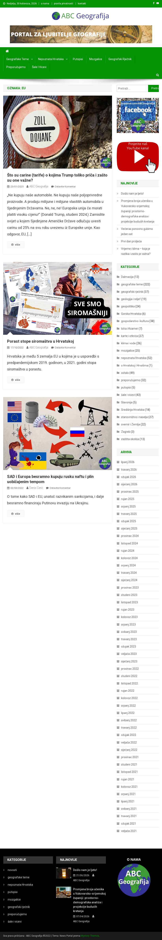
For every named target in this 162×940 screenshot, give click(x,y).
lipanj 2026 (128, 462)
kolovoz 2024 (129, 558)
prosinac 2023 (130, 587)
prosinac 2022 (130, 668)
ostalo (125, 372)
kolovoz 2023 (129, 617)
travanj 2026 (129, 469)
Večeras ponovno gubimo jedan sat (137, 231)
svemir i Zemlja (130, 424)
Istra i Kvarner (129, 328)
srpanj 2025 (128, 506)
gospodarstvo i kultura (135, 321)
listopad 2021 (129, 771)
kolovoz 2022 (129, 698)
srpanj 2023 (128, 624)
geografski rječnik (120, 59)
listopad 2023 (129, 602)
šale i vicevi (39, 67)
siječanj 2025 (129, 528)
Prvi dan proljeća (131, 241)
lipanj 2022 (128, 713)
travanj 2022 (129, 727)
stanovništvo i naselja (134, 417)
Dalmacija (127, 276)
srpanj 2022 (128, 705)
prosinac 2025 (130, 491)
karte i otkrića (129, 336)
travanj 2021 (129, 816)
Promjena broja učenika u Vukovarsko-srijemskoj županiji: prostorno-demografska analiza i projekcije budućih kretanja (137, 211)
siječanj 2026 (129, 484)
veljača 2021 (129, 831)
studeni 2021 (129, 764)
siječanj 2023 (129, 661)
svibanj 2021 (129, 808)
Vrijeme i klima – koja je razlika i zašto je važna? (136, 251)
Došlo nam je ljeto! (132, 193)
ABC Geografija (38, 186)
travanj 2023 (129, 639)
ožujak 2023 (128, 646)
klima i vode (128, 343)
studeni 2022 (129, 676)
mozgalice (95, 59)
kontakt (82, 3)
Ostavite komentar (65, 186)
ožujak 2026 (128, 477)
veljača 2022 (129, 742)
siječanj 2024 (129, 580)
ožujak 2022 (128, 735)
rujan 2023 (127, 609)
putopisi (78, 59)
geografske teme (17, 59)
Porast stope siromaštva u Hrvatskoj (40, 341)
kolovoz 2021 (129, 786)
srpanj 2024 (128, 565)
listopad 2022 (129, 683)
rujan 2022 (127, 690)
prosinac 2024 (130, 535)
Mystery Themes (90, 935)
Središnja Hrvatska (132, 409)
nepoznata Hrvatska (51, 59)
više (17, 244)
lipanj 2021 (128, 801)
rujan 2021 (127, 779)
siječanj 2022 (129, 749)
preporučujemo (16, 67)
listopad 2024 (129, 543)
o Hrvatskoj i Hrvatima (134, 365)
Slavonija (126, 402)
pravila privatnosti (63, 3)
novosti (12, 870)
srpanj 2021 (128, 794)
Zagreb (125, 431)
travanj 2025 (129, 513)
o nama (45, 3)
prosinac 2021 (130, 757)
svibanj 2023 (129, 631)
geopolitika (128, 306)
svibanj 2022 (129, 720)
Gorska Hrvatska (131, 313)
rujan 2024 (127, 550)
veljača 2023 (129, 653)
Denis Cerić (36, 487)
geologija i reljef (131, 299)
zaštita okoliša (130, 439)
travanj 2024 (129, 572)
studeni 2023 (129, 595)
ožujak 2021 (128, 823)
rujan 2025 (127, 499)
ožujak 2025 (128, 521)
